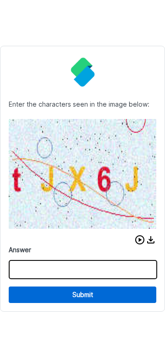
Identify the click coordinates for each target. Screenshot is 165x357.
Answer (20, 250)
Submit (82, 294)
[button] (139, 239)
